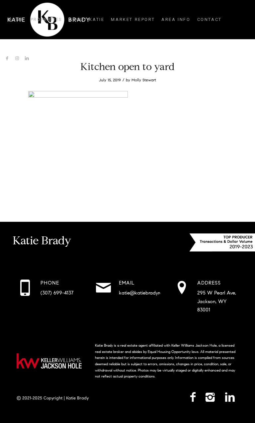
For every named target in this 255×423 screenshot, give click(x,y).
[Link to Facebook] (7, 58)
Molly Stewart (143, 79)
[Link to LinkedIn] (27, 58)
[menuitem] (16, 19)
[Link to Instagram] (17, 58)
